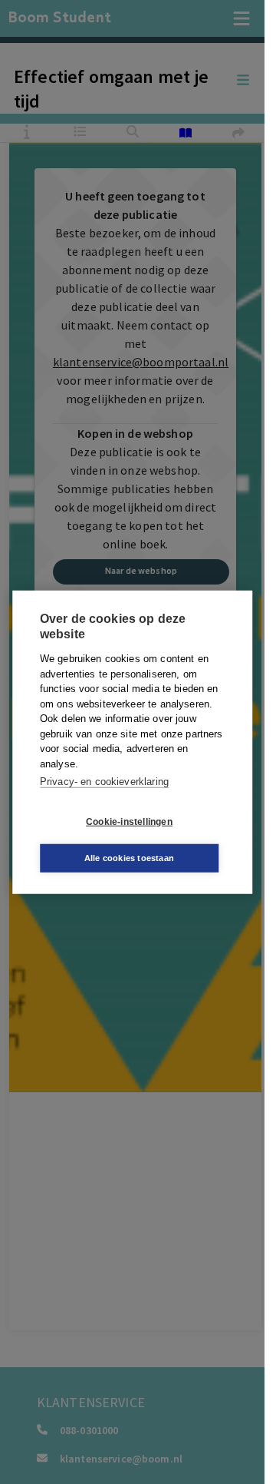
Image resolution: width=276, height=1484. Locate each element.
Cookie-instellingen (129, 822)
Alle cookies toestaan (129, 857)
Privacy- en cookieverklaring (104, 781)
